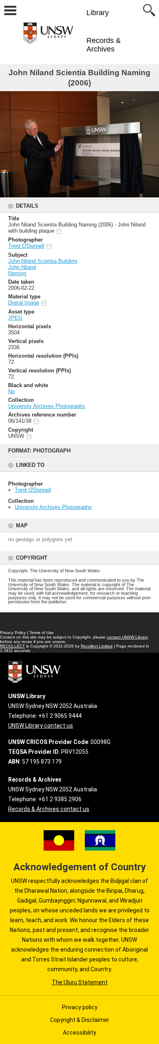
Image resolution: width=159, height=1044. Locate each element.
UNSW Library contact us (40, 725)
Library (97, 13)
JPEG (15, 318)
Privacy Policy (13, 632)
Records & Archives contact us (48, 809)
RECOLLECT (12, 646)
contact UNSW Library (127, 637)
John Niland (22, 267)
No (11, 391)
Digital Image (23, 303)
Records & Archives (103, 44)
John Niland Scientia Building (42, 261)
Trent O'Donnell (33, 490)
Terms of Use (41, 632)
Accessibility (79, 1032)
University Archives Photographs (53, 507)
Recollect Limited (97, 646)
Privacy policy (79, 1007)
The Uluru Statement (80, 982)
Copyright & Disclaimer (79, 1020)
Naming (17, 273)
